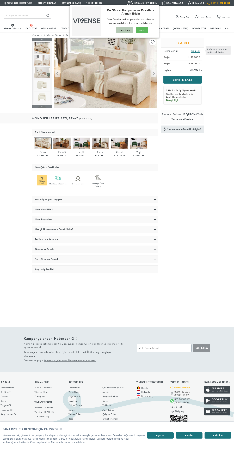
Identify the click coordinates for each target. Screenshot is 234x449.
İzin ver (142, 30)
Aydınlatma (108, 409)
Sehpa (72, 409)
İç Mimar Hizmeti (43, 387)
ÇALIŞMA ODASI (161, 28)
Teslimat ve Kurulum (182, 119)
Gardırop (73, 400)
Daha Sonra (125, 30)
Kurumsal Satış (41, 416)
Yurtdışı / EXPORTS (44, 412)
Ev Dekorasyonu (110, 418)
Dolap (105, 400)
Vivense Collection (43, 407)
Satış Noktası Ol (8, 414)
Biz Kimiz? (5, 392)
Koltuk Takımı (75, 405)
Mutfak (106, 392)
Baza (71, 418)
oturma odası (49, 28)
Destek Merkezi (182, 387)
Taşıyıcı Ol (6, 405)
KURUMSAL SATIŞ (71, 3)
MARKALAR (215, 28)
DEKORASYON (199, 28)
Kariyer (4, 396)
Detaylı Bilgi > (173, 100)
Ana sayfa (38, 34)
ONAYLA (202, 348)
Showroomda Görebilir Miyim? (184, 129)
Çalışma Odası (109, 414)
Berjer (68, 34)
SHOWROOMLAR (47, 3)
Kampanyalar (75, 387)
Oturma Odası (53, 34)
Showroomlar (7, 387)
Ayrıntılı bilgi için (60, 360)
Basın (3, 400)
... (227, 27)
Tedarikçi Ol (94, 3)
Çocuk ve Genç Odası (113, 387)
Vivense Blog (40, 392)
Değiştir (195, 50)
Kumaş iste (39, 396)
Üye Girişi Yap (177, 411)
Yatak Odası (74, 392)
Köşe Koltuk (74, 396)
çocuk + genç (180, 28)
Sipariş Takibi (176, 406)
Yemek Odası (75, 414)
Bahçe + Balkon (110, 396)
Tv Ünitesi (107, 405)
